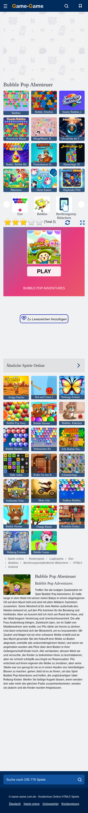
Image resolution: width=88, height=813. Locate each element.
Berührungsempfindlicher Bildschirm (45, 562)
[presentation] (6, 204)
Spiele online (16, 558)
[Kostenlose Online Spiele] (28, 6)
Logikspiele (56, 558)
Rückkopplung (70, 804)
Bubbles (13, 562)
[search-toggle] (66, 6)
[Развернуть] (82, 222)
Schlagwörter (50, 804)
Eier (71, 558)
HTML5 (77, 562)
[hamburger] (5, 6)
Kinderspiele (36, 558)
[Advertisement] (41, 46)
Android (13, 567)
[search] (80, 780)
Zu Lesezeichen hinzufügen (46, 319)
